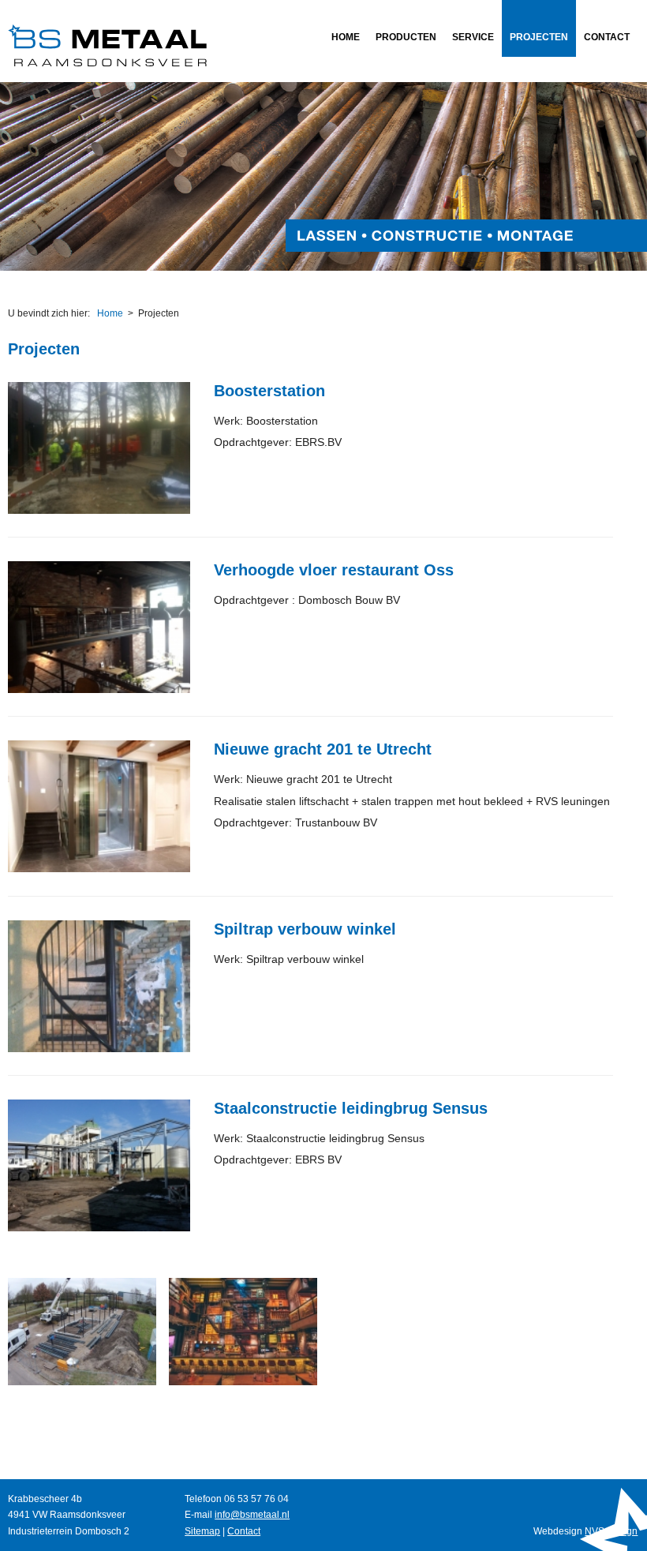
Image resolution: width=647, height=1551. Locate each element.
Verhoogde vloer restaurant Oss (334, 570)
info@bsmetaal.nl (252, 1514)
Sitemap (202, 1531)
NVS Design (611, 1531)
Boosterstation (269, 390)
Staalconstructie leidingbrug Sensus (351, 1108)
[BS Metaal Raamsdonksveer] (107, 63)
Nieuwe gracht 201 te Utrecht (323, 749)
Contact (243, 1531)
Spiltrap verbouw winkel (305, 929)
